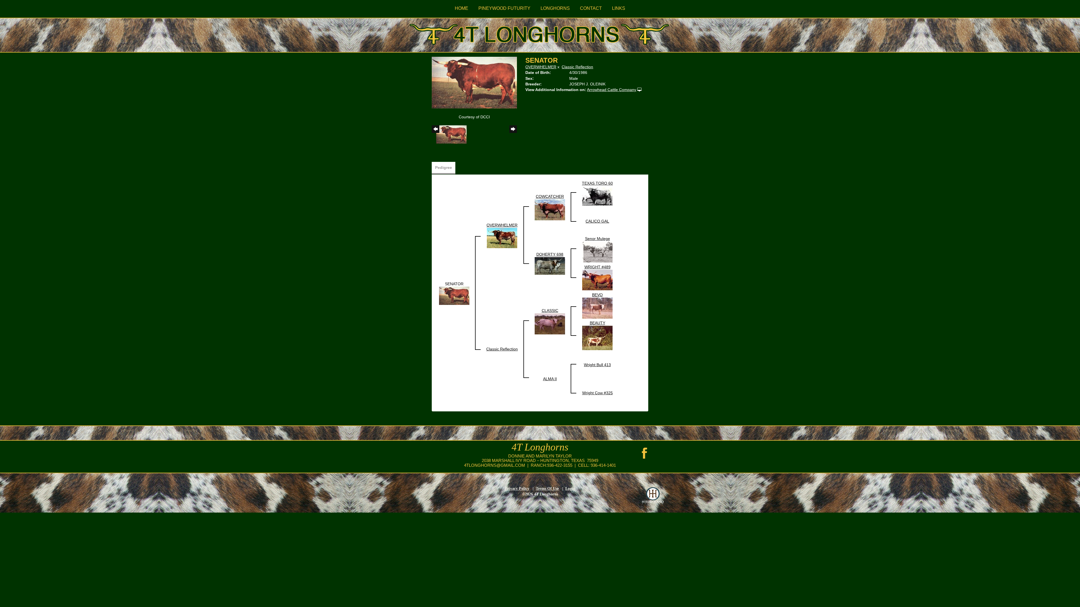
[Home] (540, 33)
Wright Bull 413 (597, 365)
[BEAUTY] (597, 337)
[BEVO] (597, 307)
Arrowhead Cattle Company (611, 89)
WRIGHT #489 (597, 267)
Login (570, 488)
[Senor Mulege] (597, 251)
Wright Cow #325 (597, 393)
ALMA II (550, 379)
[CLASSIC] (550, 323)
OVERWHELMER (540, 67)
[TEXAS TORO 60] (597, 195)
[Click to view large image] (474, 82)
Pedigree (443, 167)
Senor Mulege (597, 238)
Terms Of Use (547, 488)
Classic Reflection (577, 67)
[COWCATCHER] (550, 209)
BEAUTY (597, 323)
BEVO (597, 295)
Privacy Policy (517, 488)
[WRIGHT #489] (597, 279)
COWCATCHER (550, 196)
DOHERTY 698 (549, 254)
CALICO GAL (597, 221)
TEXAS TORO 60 (597, 183)
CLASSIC (550, 310)
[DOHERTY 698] (550, 265)
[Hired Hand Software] (653, 495)
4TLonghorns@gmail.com (494, 465)
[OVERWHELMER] (502, 237)
